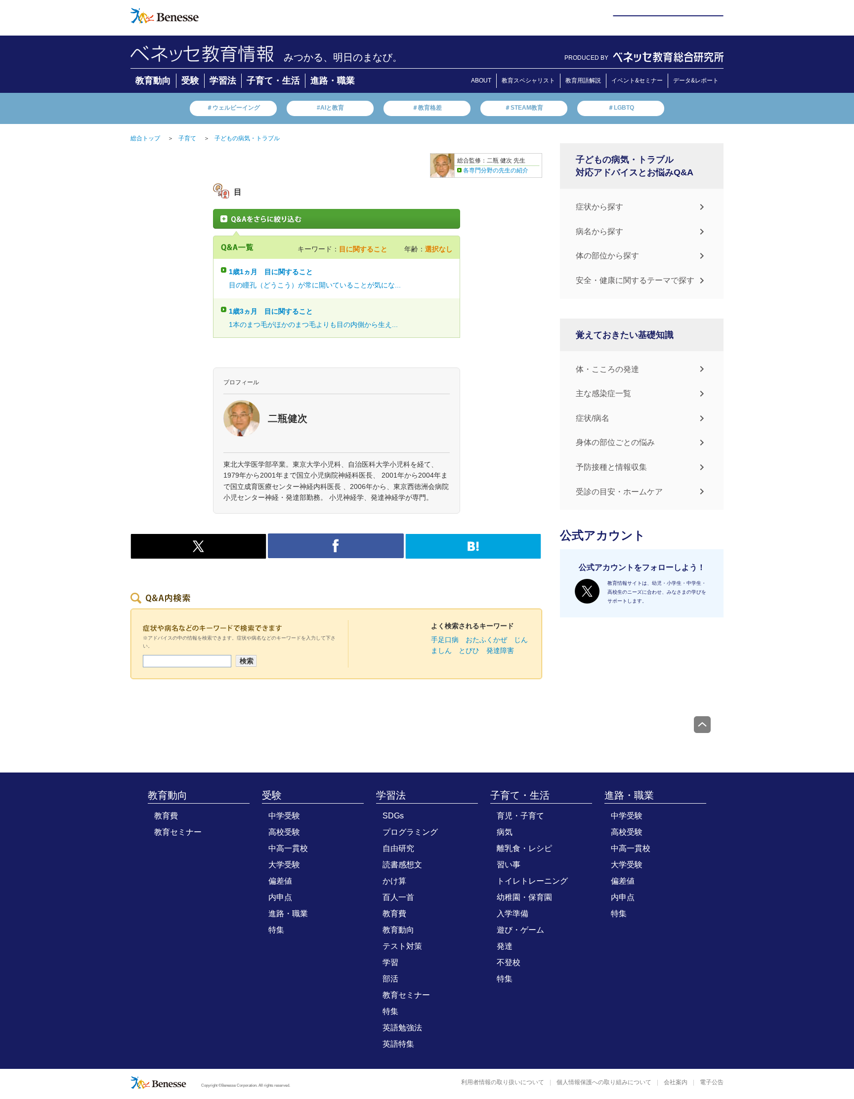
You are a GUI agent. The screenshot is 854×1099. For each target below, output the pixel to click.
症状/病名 (592, 418)
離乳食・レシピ (524, 848)
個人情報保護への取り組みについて (603, 1082)
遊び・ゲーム (520, 930)
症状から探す (599, 207)
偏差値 (280, 881)
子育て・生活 (273, 80)
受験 (190, 80)
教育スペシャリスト (528, 80)
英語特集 (398, 1044)
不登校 (508, 962)
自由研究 (398, 848)
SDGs (393, 816)
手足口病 (445, 640)
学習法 (223, 80)
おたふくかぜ (486, 640)
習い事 (508, 864)
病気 (504, 832)
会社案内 (675, 1082)
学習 (390, 962)
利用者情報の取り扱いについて (502, 1082)
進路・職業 (332, 80)
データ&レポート (696, 80)
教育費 (166, 816)
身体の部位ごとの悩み (615, 442)
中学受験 (284, 816)
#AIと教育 (330, 107)
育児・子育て (520, 816)
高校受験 (284, 832)
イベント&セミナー (637, 80)
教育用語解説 (583, 80)
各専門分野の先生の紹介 (495, 170)
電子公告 (712, 1082)
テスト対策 (402, 946)
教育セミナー (178, 832)
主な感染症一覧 (603, 393)
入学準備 (512, 913)
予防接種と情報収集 (611, 467)
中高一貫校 (288, 848)
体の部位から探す (607, 255)
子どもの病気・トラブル (247, 138)
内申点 (280, 897)
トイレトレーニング (532, 881)
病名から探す (599, 231)
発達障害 (500, 650)
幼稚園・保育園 (524, 897)
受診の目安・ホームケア (619, 492)
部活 (390, 979)
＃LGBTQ (621, 107)
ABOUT (481, 80)
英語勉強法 (402, 1027)
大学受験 (284, 864)
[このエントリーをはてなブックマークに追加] (473, 553)
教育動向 (153, 80)
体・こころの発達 (607, 369)
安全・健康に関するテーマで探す (635, 280)
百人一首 (398, 897)
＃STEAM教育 (524, 107)
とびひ (469, 650)
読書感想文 (402, 864)
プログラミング (410, 832)
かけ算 (394, 881)
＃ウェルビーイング (233, 107)
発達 (504, 946)
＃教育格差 (427, 107)
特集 (276, 930)
